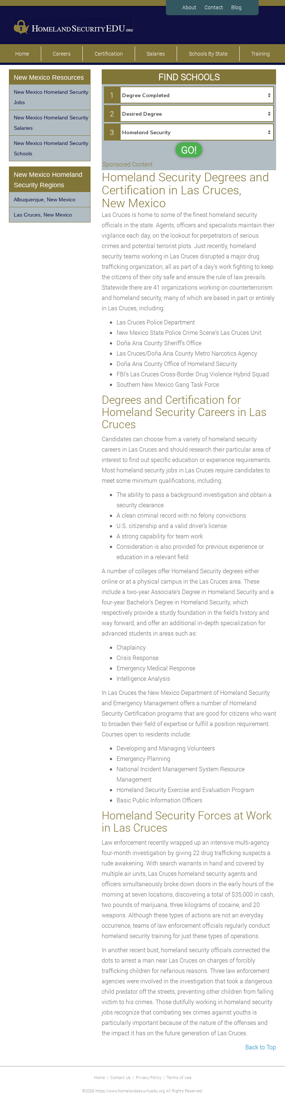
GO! (189, 149)
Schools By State (208, 53)
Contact (213, 7)
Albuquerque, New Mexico (44, 199)
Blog (236, 7)
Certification (109, 53)
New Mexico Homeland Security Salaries (51, 123)
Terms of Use (179, 1077)
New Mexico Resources (49, 77)
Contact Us (120, 1077)
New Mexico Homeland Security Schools (51, 148)
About (189, 7)
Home (22, 53)
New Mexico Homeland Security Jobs (51, 97)
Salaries (156, 53)
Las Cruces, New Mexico (43, 215)
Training (260, 53)
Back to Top (260, 1047)
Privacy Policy (148, 1077)
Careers (62, 53)
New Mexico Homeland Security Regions (48, 180)
